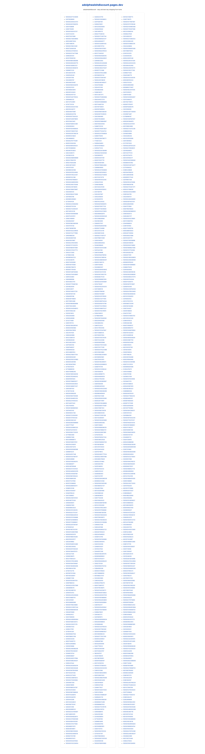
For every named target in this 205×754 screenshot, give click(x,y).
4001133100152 (99, 663)
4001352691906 (99, 490)
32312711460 (70, 320)
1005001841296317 (129, 410)
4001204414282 (99, 449)
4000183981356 (128, 430)
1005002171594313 (129, 695)
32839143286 (70, 699)
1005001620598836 (129, 274)
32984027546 (98, 524)
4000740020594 (99, 124)
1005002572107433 (72, 469)
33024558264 (127, 498)
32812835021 (127, 629)
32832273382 (70, 252)
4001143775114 (127, 153)
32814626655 (127, 150)
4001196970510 (128, 51)
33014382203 (127, 36)
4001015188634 (128, 384)
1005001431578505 (100, 296)
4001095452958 (128, 65)
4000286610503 (128, 230)
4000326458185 (128, 405)
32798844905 (98, 315)
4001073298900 (71, 483)
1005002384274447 (100, 68)
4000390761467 (71, 82)
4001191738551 (99, 107)
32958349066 (70, 318)
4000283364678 (128, 121)
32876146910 (98, 466)
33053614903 (127, 626)
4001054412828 (71, 690)
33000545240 (70, 75)
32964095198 (70, 296)
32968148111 (98, 92)
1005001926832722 (100, 529)
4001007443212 (99, 469)
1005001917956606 (100, 510)
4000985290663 (71, 199)
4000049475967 (71, 111)
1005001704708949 (100, 610)
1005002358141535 (72, 498)
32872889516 (98, 289)
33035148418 (127, 644)
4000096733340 (128, 303)
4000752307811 (70, 216)
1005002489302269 (129, 709)
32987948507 (70, 347)
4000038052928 (99, 439)
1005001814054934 (72, 384)
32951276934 (98, 692)
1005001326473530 (100, 690)
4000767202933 (128, 333)
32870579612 (98, 452)
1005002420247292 (72, 107)
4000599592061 (71, 357)
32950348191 (98, 240)
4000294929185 (99, 320)
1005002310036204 (100, 520)
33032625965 (98, 578)
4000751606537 (128, 325)
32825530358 (98, 544)
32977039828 (127, 692)
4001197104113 (127, 155)
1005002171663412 (129, 396)
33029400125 (70, 192)
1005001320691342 (100, 43)
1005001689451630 (129, 478)
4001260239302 (71, 546)
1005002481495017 (100, 82)
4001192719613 (127, 102)
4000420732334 (71, 206)
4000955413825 (71, 136)
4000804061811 (128, 398)
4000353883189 (128, 653)
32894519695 (70, 685)
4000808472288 (99, 702)
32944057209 (98, 551)
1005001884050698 (129, 595)
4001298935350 (99, 413)
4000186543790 (71, 568)
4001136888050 (99, 573)
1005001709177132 (100, 206)
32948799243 (70, 493)
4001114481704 (99, 104)
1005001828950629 (129, 724)
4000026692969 (128, 85)
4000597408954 (99, 109)
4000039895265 (71, 478)
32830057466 (127, 459)
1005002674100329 (72, 549)
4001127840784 (128, 687)
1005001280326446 (72, 668)
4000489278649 (99, 459)
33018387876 (98, 199)
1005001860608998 (72, 303)
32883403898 (70, 335)
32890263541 (70, 56)
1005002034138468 (100, 150)
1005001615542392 (100, 179)
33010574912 (70, 313)
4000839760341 (128, 262)
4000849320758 (71, 114)
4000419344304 (128, 729)
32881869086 (70, 279)
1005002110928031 (129, 148)
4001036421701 (70, 282)
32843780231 (127, 575)
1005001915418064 (129, 588)
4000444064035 (99, 376)
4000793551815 (99, 359)
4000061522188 (71, 177)
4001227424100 (128, 476)
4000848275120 (99, 277)
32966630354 (127, 131)
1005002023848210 (72, 68)
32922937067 (98, 194)
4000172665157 (99, 585)
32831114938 (127, 549)
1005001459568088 (72, 213)
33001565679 (98, 371)
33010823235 (70, 155)
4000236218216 (128, 721)
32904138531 (98, 313)
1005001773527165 (100, 636)
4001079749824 (99, 145)
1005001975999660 (129, 264)
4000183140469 (128, 306)
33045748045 (98, 656)
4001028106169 (99, 644)
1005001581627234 (100, 437)
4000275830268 (71, 162)
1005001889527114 (129, 469)
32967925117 (98, 605)
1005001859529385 (100, 398)
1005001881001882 (129, 580)
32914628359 (70, 286)
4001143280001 (99, 418)
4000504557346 (71, 454)
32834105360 (98, 714)
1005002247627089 (72, 585)
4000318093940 (128, 359)
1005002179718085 (129, 600)
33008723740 (98, 537)
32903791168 (127, 374)
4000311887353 (99, 408)
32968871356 (70, 578)
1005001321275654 (129, 456)
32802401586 (98, 527)
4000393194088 (128, 357)
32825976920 (98, 682)
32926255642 (98, 29)
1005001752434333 (129, 648)
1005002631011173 (129, 619)
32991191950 (127, 226)
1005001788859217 (72, 381)
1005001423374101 (129, 124)
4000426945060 (128, 204)
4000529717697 (99, 401)
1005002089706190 (100, 503)
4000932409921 (99, 639)
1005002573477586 (72, 53)
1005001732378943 (100, 306)
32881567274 (127, 675)
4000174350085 (71, 262)
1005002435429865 (129, 192)
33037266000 (70, 617)
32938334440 (70, 639)
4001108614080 (128, 126)
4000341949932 (99, 534)
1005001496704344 (100, 301)
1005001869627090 (129, 248)
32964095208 (98, 568)
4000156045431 (99, 500)
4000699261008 (128, 367)
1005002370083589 (72, 719)
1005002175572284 (100, 345)
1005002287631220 (129, 145)
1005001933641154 (71, 580)
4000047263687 (99, 294)
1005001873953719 (100, 274)
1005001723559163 (72, 415)
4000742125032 (99, 201)
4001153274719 (99, 177)
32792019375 (70, 367)
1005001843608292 (129, 294)
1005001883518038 (72, 731)
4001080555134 (99, 75)
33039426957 (127, 658)
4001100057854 (99, 335)
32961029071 (70, 289)
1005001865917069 (72, 248)
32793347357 (98, 733)
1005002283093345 (100, 216)
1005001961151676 (100, 410)
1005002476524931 (100, 507)
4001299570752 (99, 46)
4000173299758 (128, 228)
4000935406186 (71, 362)
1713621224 (98, 141)
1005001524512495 (129, 641)
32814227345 (70, 554)
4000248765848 (71, 466)
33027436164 (70, 405)
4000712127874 (128, 364)
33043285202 (127, 136)
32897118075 (127, 19)
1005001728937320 (72, 131)
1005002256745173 (129, 68)
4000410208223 (128, 537)
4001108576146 (128, 590)
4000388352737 (99, 486)
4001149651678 (70, 714)
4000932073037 (128, 490)
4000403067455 (128, 386)
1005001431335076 (129, 77)
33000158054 (127, 352)
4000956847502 (71, 634)
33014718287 (98, 284)
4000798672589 (99, 238)
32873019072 (127, 92)
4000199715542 (70, 704)
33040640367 (70, 221)
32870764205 (127, 486)
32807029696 (98, 252)
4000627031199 (70, 736)
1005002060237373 (129, 277)
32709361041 (70, 527)
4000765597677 (71, 539)
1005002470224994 (129, 561)
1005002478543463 (129, 291)
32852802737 (127, 216)
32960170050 (98, 136)
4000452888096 (128, 442)
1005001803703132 (100, 566)
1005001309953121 (71, 65)
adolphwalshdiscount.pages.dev (102, 4)
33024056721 (127, 196)
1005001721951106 (100, 415)
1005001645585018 (100, 56)
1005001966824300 (129, 612)
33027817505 (70, 333)
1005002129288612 (100, 19)
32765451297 (70, 631)
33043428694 (127, 46)
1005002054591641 (100, 607)
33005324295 (127, 651)
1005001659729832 (100, 592)
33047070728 (70, 226)
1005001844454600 (100, 600)
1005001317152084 (129, 250)
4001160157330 (128, 578)
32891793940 (98, 264)
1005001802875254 (100, 65)
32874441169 (98, 250)
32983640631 (70, 503)
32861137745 (127, 544)
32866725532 (98, 126)
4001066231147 (99, 575)
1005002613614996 (129, 558)
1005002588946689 (72, 158)
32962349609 (70, 218)
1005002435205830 (72, 595)
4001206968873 (71, 439)
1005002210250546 (100, 153)
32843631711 (98, 614)
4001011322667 (128, 539)
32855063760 (98, 464)
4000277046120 (99, 34)
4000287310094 (128, 233)
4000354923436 (99, 680)
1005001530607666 (72, 532)
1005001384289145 (72, 325)
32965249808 (127, 170)
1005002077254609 (72, 17)
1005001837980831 (72, 179)
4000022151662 (99, 461)
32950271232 (98, 148)
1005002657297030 (100, 738)
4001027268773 (128, 17)
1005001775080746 (72, 284)
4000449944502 (99, 243)
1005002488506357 (100, 260)
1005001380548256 (72, 374)
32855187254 (127, 413)
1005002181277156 (129, 70)
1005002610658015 (100, 204)
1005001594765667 (72, 563)
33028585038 (98, 741)
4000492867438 (71, 238)
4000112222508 (99, 340)
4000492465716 (128, 711)
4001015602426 (128, 534)
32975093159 (70, 345)
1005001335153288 (100, 248)
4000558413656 (71, 330)
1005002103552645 (129, 634)
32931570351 (70, 167)
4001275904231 (70, 558)
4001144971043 (70, 403)
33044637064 (98, 488)
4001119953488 (70, 301)
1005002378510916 (72, 243)
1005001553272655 (100, 211)
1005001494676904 (129, 330)
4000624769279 (99, 583)
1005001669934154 (129, 726)
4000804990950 (128, 471)
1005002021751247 (72, 512)
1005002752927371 (129, 187)
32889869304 (127, 391)
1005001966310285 (72, 537)
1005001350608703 (129, 610)
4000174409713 (70, 641)
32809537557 (98, 223)
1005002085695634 (100, 619)
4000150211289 (99, 396)
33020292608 (70, 315)
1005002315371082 (72, 724)
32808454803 (98, 143)
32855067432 (70, 388)
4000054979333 (128, 393)
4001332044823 (71, 702)
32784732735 (70, 571)
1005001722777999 (72, 233)
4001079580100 (70, 58)
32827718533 (98, 646)
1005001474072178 (71, 624)
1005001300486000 (129, 719)
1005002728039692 (72, 39)
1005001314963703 (129, 315)
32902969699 (127, 699)
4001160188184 (99, 444)
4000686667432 (99, 704)
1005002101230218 (71, 510)
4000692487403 (99, 386)
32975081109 (98, 22)
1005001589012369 (72, 124)
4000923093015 (99, 541)
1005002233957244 (72, 607)
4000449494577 (99, 41)
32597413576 (127, 53)
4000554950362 (99, 422)
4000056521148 (71, 413)
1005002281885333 (72, 427)
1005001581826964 (100, 602)
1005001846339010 (129, 432)
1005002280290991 (129, 199)
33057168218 (127, 354)
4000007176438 (71, 269)
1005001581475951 (100, 48)
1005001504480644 (72, 128)
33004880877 (70, 464)
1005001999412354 (129, 605)
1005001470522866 (100, 73)
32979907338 (127, 179)
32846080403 (98, 473)
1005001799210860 (72, 605)
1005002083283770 (72, 63)
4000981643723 (71, 257)
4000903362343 (71, 420)
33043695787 (70, 80)
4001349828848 (99, 218)
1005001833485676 (72, 733)
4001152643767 (99, 651)
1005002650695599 (129, 447)
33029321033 (70, 87)
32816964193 (127, 415)
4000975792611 (128, 104)
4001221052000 (99, 505)
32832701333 (127, 82)
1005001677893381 (100, 629)
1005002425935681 (100, 282)
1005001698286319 (100, 427)
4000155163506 (99, 648)
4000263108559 (128, 243)
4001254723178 (99, 230)
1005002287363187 (72, 524)
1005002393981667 (100, 381)
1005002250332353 (100, 668)
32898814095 (98, 721)
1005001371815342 (71, 418)
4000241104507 (70, 490)
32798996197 (127, 116)
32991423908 (127, 532)
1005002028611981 (100, 432)
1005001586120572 (72, 622)
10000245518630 (99, 80)
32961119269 (70, 29)
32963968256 (70, 235)
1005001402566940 (129, 160)
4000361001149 (70, 294)
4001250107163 (128, 347)
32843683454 (98, 323)
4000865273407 (128, 87)
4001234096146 (128, 335)
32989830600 (98, 167)
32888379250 (127, 267)
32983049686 (70, 459)
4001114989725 (99, 333)
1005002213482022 (129, 39)
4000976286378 (128, 107)
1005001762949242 (72, 376)
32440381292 (127, 56)
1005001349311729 (71, 291)
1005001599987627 (100, 631)
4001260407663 (71, 364)
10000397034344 (128, 279)
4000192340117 (70, 109)
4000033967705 (128, 340)
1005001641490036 (100, 699)
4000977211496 (99, 70)
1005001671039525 (100, 114)
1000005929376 (71, 534)
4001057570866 (128, 488)
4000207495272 (128, 571)
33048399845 (98, 245)
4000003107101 (128, 435)
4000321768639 (128, 189)
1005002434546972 (72, 308)
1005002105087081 (72, 473)
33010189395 (127, 109)
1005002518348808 (100, 403)
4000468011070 (70, 726)
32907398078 (70, 43)
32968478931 (98, 612)
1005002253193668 (72, 517)
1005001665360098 (72, 60)
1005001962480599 (72, 223)
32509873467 (127, 114)
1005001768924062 (100, 165)
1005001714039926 (100, 209)
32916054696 (127, 133)
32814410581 (70, 600)
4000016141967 (70, 240)
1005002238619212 (72, 677)
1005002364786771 (100, 138)
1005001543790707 (72, 456)
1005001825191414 (100, 731)
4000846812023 (71, 507)
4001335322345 (128, 318)
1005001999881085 (129, 624)
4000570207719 (99, 160)
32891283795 (127, 194)
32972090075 (127, 99)
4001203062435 (128, 41)
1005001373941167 (100, 77)
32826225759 (98, 17)
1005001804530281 (72, 721)
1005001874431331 (129, 201)
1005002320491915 (129, 639)
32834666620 (70, 138)
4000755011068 (70, 36)
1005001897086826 (72, 692)
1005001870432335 (129, 418)
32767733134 (70, 104)
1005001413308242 (100, 369)
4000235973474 (71, 447)
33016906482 (98, 624)
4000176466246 (71, 371)
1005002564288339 (100, 478)
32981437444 (70, 663)
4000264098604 (99, 622)
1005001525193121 (71, 430)
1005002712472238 (129, 128)
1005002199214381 (71, 46)
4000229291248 (128, 58)
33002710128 (98, 563)
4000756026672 (99, 517)
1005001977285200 (129, 563)
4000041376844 (99, 571)
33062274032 (127, 741)
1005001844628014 (72, 716)
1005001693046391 (129, 337)
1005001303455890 (100, 420)
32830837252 (70, 626)
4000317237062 (71, 481)
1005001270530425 (129, 690)
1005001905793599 (72, 396)
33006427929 (127, 34)
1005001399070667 (72, 189)
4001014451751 (127, 238)
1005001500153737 (72, 31)
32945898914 (127, 223)
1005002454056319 (72, 665)
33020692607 (127, 524)
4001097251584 (70, 573)
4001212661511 (70, 337)
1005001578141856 (129, 379)
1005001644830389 (129, 452)
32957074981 (127, 449)
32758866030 (70, 369)
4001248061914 (70, 352)
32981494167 (127, 680)
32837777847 (70, 425)
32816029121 (70, 614)
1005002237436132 (72, 51)
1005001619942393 (129, 702)
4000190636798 (128, 184)
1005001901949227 (129, 573)
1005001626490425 (100, 561)
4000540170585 (71, 264)
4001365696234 (99, 634)
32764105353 (98, 435)
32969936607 (70, 656)
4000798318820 (128, 209)
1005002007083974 (72, 24)
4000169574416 (99, 233)
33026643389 (127, 736)
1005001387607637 (129, 119)
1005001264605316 (72, 398)
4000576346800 (99, 119)
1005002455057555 (100, 595)
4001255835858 (99, 26)
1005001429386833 (100, 364)
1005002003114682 (129, 245)
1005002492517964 (72, 658)
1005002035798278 (72, 133)
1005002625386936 (129, 660)
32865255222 (98, 471)
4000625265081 (128, 673)
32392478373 (127, 369)
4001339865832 (128, 503)
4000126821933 (99, 675)
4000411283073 (128, 282)
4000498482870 (99, 213)
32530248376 (70, 260)
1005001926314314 (129, 422)
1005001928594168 (100, 226)
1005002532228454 (72, 743)
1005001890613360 (129, 541)
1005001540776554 (72, 97)
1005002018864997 (100, 121)
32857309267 (127, 551)
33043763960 (98, 85)
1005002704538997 (72, 274)
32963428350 (98, 580)
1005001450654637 (129, 97)
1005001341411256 (100, 272)
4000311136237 (128, 427)
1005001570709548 (129, 24)
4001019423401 (70, 121)
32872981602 (127, 141)
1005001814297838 (72, 741)
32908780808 (98, 184)
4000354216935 (71, 444)
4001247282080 (128, 522)
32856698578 (70, 588)
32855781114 (70, 323)
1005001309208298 (100, 391)
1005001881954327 (129, 566)
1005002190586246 (72, 648)
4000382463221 (128, 388)
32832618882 (70, 541)
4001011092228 (70, 311)
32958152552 (70, 592)
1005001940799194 (100, 255)
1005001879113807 (129, 284)
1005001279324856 (72, 561)
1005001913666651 (129, 425)
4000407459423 (99, 532)
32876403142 (70, 410)
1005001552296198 (129, 473)
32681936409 (98, 384)
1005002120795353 (100, 626)
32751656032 (127, 167)
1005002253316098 (100, 522)
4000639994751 (128, 328)
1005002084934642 (100, 269)
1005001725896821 (72, 522)
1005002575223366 (100, 349)
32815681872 (98, 617)
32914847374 (127, 381)
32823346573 (70, 153)
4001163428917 (70, 575)
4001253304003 (128, 296)
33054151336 (98, 87)
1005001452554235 (100, 286)
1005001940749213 (129, 461)
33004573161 (127, 255)
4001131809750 (128, 221)
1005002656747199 (100, 303)
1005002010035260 (129, 707)
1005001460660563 (72, 408)
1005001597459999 (100, 539)
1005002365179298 (72, 184)
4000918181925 (70, 379)
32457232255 (70, 34)
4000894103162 (128, 162)
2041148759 (98, 192)
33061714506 (127, 663)
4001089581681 (99, 357)
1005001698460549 (72, 610)
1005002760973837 (100, 128)
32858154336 (127, 286)
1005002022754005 (100, 175)
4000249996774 (99, 374)
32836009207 (127, 510)
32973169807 (70, 495)
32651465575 (98, 31)
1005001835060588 (72, 449)
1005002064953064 (129, 607)
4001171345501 (99, 53)
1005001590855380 (129, 48)
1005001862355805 (100, 354)
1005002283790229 (129, 682)
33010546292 (127, 556)
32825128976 (127, 439)
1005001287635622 (100, 172)
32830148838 (127, 311)
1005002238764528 (129, 289)
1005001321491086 (129, 362)
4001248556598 (128, 175)
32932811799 (70, 77)
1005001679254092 (72, 172)
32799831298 (70, 255)
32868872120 (70, 70)
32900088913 (98, 711)
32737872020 (127, 143)
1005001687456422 (72, 476)
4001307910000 (128, 716)
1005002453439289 (100, 63)
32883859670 (98, 495)
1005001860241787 (72, 687)
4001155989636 (71, 148)
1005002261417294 (129, 60)
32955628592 (127, 269)
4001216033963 (99, 352)
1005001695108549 (100, 111)
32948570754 (70, 653)
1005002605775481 (100, 405)
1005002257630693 (100, 170)
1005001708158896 (129, 240)
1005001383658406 (72, 566)
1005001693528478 (72, 85)
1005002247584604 (100, 133)
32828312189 (70, 707)
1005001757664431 (100, 665)
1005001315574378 (100, 337)
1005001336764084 (72, 272)
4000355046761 (71, 697)
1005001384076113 (71, 551)
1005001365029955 (100, 673)
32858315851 (98, 24)
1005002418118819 (71, 187)
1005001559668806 (100, 102)
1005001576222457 (72, 175)
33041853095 (98, 221)
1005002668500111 (71, 486)
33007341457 (127, 308)
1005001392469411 (100, 362)
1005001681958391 (129, 464)
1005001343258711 (100, 590)
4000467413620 (71, 150)
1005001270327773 (72, 250)
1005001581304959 (129, 743)
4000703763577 (99, 558)
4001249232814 (71, 342)
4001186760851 (99, 658)
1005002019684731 (100, 430)
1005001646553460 (72, 544)
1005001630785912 (100, 189)
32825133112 (98, 729)
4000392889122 (71, 709)
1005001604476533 (100, 51)
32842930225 (127, 597)
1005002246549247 (129, 733)
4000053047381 (99, 158)
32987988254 (70, 583)
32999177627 (98, 687)
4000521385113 (99, 262)
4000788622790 (71, 636)
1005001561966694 (100, 597)
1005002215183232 (72, 401)
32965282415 (127, 697)
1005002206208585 (129, 260)
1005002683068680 (72, 422)
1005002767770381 (72, 141)
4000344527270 (99, 99)
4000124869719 (70, 597)
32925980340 (98, 493)
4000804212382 (99, 481)
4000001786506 (99, 291)
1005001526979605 (72, 119)
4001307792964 (128, 408)
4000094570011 (128, 466)
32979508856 (70, 19)
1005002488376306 (100, 677)
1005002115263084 (72, 680)
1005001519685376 (129, 43)
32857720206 (98, 498)
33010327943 (98, 549)
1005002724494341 (72, 209)
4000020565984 (71, 328)
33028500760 (98, 724)
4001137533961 (70, 102)
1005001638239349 (129, 444)
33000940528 (70, 349)
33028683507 (98, 267)
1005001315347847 (100, 330)
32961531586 (98, 670)
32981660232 (70, 99)
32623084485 (98, 116)
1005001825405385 (100, 483)
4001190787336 (128, 583)
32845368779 (127, 75)
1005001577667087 (129, 22)
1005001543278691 (129, 218)
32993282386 (127, 323)
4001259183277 (128, 158)
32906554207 (98, 546)
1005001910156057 (129, 546)
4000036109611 (70, 729)
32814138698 (70, 26)
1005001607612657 (129, 704)
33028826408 (98, 90)
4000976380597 (99, 660)
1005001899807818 (100, 279)
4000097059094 (128, 602)
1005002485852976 (72, 471)
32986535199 (70, 488)
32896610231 (70, 452)
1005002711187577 (100, 235)
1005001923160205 (129, 585)
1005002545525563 (100, 388)
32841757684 (127, 206)
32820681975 (98, 155)
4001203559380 (128, 138)
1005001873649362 (100, 318)
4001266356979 (128, 505)
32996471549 (127, 73)
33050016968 (70, 646)
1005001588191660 (100, 743)
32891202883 (70, 277)
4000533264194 (71, 143)
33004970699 (70, 612)
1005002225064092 (72, 204)
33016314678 (127, 349)
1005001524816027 (129, 500)
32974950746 (70, 196)
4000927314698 (99, 228)
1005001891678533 (72, 145)
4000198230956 (128, 495)
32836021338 (127, 376)
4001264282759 (128, 252)
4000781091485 (99, 162)
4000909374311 (70, 738)
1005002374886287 (100, 695)
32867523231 (98, 325)
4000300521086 (128, 235)
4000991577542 (128, 177)
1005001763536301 (72, 651)
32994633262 (98, 60)
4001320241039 (99, 187)
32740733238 (70, 391)
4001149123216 (70, 211)
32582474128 (98, 182)
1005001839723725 (129, 520)
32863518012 (127, 345)
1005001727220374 (72, 245)
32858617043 (127, 631)
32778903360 (70, 435)
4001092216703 (99, 709)
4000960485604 (99, 393)
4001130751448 (128, 738)
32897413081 (127, 94)
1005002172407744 (100, 36)
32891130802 (98, 425)
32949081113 (127, 437)
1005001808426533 (72, 515)
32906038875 (70, 556)
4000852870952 (128, 656)
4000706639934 (99, 736)
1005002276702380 (129, 731)
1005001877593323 (72, 116)
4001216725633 (99, 447)
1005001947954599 (72, 670)
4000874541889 (128, 665)
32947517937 (127, 313)
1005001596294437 (72, 660)
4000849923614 (128, 622)
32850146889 (127, 481)
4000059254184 (128, 342)
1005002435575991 (129, 529)
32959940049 (70, 340)
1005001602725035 (72, 432)
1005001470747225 (129, 512)
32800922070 (127, 517)
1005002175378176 (100, 707)
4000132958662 (71, 644)
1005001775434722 (100, 131)
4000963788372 (71, 267)
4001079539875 (99, 588)
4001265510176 (70, 73)
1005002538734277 (129, 165)
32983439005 (127, 614)
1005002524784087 (72, 711)
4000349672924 (71, 41)
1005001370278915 (100, 311)
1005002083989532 (129, 211)
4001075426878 (71, 695)
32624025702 (127, 527)
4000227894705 (71, 160)
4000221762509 (99, 379)
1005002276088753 (129, 668)
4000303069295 (71, 393)
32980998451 (127, 493)
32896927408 (70, 437)
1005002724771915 (100, 299)
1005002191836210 (129, 515)
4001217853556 (99, 328)
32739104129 (70, 201)
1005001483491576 (100, 554)
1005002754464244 (129, 685)
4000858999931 (99, 556)
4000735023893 (71, 306)
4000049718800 (71, 299)
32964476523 (127, 320)
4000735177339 (99, 347)
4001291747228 (128, 714)
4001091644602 (128, 592)
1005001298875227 (100, 308)
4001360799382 (128, 670)
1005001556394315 (72, 461)
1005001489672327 (72, 386)
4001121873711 (98, 94)
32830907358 (70, 682)
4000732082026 (71, 48)
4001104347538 (70, 673)
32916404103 (127, 299)
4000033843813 (128, 636)
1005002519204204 (100, 515)
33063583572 (127, 213)
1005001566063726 (100, 442)
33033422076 (127, 677)
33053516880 (127, 371)
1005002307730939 (129, 111)
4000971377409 (128, 403)
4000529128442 (128, 617)
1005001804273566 (72, 194)
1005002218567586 (100, 456)
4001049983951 (99, 726)
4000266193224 (128, 80)
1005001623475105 (129, 90)
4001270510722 (128, 301)
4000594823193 (128, 507)
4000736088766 (71, 228)
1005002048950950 (72, 182)
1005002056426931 (100, 58)
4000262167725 (71, 94)
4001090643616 (71, 90)
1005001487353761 (72, 529)
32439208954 (98, 716)
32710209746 (98, 719)
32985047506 (98, 685)
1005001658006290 (129, 646)
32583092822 (70, 126)
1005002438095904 (72, 619)
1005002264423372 (72, 22)
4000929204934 (128, 454)
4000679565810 (128, 401)
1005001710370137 (129, 420)
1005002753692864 (100, 97)
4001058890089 (71, 602)
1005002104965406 (129, 26)
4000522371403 (71, 675)
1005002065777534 (100, 454)
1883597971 (98, 653)
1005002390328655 (129, 257)
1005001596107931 (71, 442)
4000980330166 (71, 170)
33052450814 (98, 196)
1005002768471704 (72, 354)
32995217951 (70, 629)
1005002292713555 (129, 483)
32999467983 (98, 641)
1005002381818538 (129, 272)
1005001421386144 (100, 257)
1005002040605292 (129, 568)
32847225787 (98, 476)
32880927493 (70, 505)
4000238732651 (71, 165)
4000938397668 (99, 342)
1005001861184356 (100, 512)
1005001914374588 (129, 182)
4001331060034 (128, 31)
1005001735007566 (129, 29)
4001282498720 (71, 590)
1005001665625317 (100, 39)
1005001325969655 (72, 520)
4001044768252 (128, 172)
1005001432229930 (72, 230)
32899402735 (98, 697)
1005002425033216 (129, 63)
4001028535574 (128, 554)
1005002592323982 (72, 359)
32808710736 (98, 367)
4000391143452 (71, 92)
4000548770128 (71, 500)
